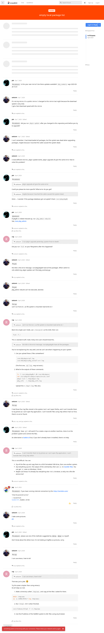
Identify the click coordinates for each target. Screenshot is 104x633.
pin (15, 264)
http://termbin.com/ (61, 491)
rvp (15, 304)
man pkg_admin (20, 221)
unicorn (17, 84)
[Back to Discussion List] (2, 2)
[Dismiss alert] (63, 629)
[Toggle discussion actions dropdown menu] (99, 25)
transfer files (68, 467)
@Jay (59, 536)
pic (13, 519)
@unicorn (15, 216)
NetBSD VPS (15, 500)
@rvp (54, 536)
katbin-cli (26, 438)
